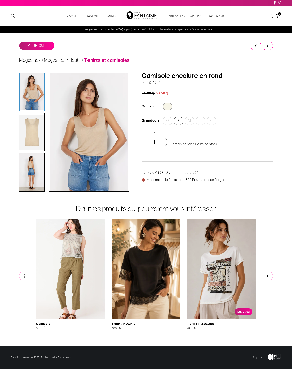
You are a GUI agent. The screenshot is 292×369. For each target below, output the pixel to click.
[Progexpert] (274, 357)
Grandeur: (150, 121)
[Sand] (167, 106)
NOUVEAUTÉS (94, 16)
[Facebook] (275, 3)
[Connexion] (271, 16)
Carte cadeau (176, 16)
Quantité (149, 133)
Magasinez (73, 16)
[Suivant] (268, 46)
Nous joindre (216, 16)
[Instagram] (279, 3)
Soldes (111, 16)
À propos (196, 16)
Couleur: (149, 106)
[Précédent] (256, 46)
